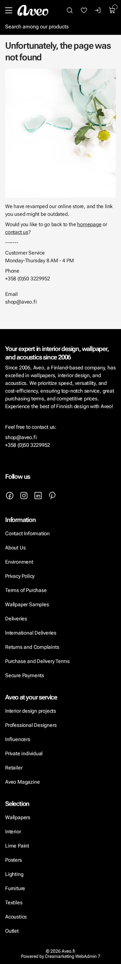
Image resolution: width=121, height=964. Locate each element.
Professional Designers (30, 725)
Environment (19, 562)
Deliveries (16, 619)
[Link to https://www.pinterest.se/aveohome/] (52, 495)
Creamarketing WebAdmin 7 (72, 956)
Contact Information (27, 533)
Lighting (15, 874)
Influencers (17, 739)
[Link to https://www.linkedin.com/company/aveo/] (38, 495)
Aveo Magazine (22, 782)
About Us (15, 548)
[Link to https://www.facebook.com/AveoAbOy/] (10, 495)
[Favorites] (84, 10)
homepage (89, 224)
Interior (13, 831)
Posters (13, 860)
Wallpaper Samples (27, 604)
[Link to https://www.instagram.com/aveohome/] (24, 495)
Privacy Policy (20, 576)
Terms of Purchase (26, 590)
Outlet (12, 931)
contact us (16, 232)
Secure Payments (24, 675)
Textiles (13, 902)
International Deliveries (30, 633)
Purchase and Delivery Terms (37, 661)
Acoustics (16, 917)
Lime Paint (17, 846)
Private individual (24, 753)
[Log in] (98, 10)
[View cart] (112, 10)
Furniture (15, 888)
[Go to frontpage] (32, 10)
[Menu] (8, 10)
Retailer (13, 768)
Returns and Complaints (32, 647)
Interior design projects (30, 711)
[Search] (70, 10)
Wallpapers (17, 817)
